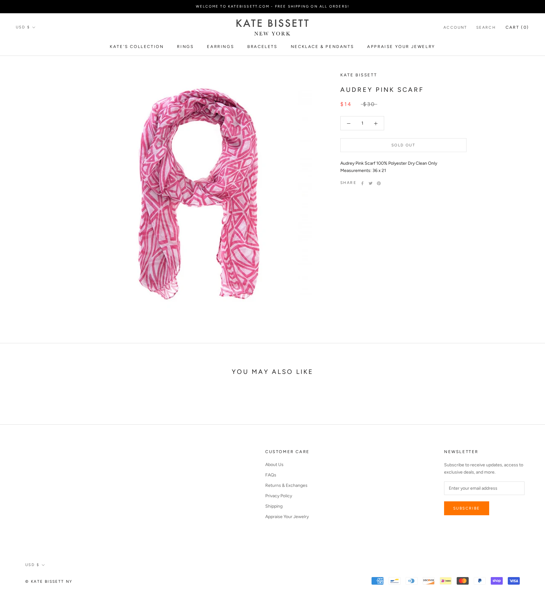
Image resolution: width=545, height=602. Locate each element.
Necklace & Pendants (322, 46)
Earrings (220, 46)
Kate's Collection (137, 46)
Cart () (517, 27)
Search (486, 27)
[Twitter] (370, 183)
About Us (274, 464)
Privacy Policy (278, 496)
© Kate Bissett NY (49, 581)
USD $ (23, 27)
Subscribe (466, 508)
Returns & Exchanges (286, 485)
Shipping (274, 506)
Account (455, 27)
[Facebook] (362, 183)
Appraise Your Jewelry (401, 46)
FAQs (270, 475)
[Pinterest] (379, 183)
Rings (185, 46)
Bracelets (262, 46)
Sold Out (403, 145)
